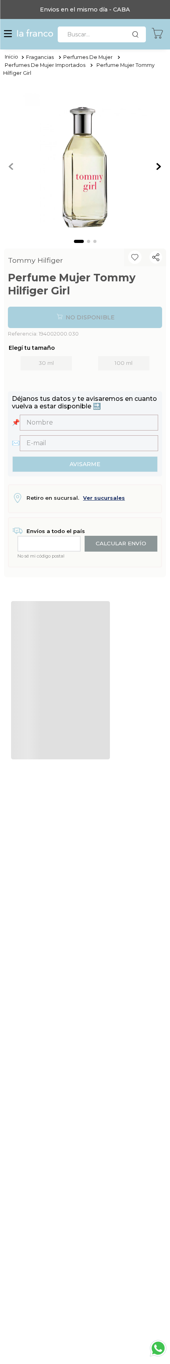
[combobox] (102, 34)
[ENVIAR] (85, 464)
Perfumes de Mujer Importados (45, 65)
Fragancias (40, 57)
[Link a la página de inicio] (11, 57)
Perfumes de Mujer (88, 57)
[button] (8, 34)
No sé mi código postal (40, 556)
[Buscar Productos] (137, 34)
